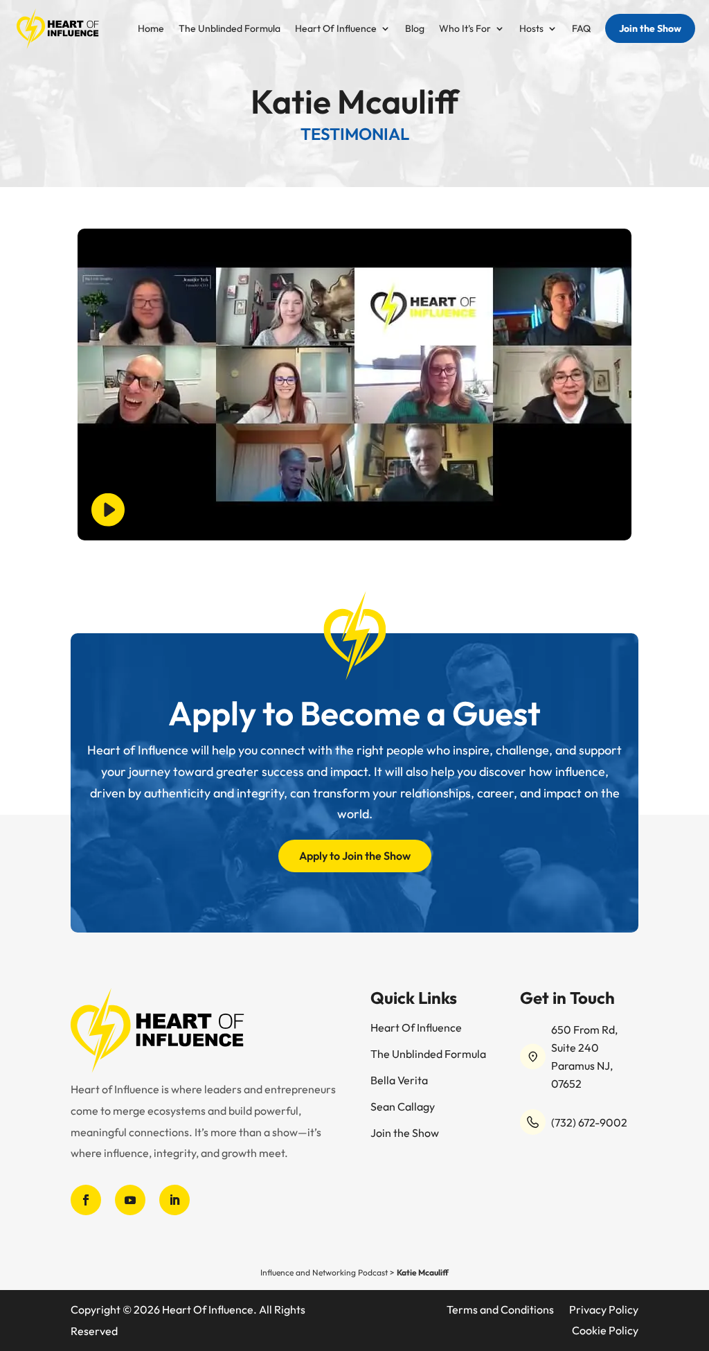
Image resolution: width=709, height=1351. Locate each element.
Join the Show (650, 28)
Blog (414, 29)
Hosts (531, 29)
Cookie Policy (605, 1331)
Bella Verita (399, 1081)
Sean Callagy (402, 1107)
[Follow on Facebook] (86, 1200)
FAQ (581, 29)
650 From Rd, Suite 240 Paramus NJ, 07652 (584, 1056)
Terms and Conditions (500, 1310)
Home (151, 29)
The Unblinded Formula (229, 29)
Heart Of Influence (336, 29)
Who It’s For (465, 29)
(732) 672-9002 (589, 1122)
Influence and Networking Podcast (324, 1272)
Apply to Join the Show (355, 856)
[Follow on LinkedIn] (174, 1200)
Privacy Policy (603, 1310)
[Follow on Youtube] (130, 1200)
